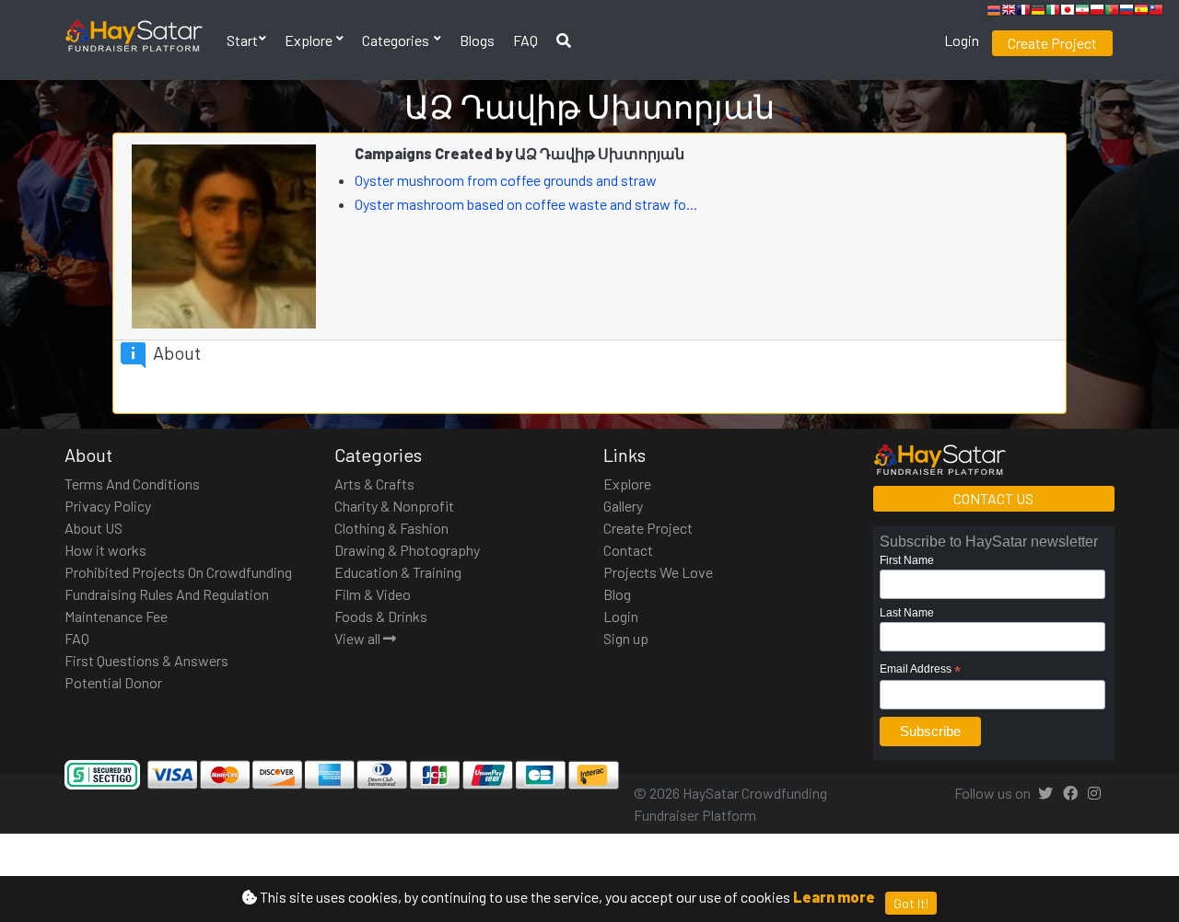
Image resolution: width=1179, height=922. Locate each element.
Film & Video (372, 594)
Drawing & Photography (407, 550)
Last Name (907, 612)
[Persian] (1082, 12)
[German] (1038, 12)
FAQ (525, 40)
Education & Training (397, 572)
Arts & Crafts (374, 483)
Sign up (625, 638)
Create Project (1052, 43)
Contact (628, 550)
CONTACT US (993, 498)
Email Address (920, 670)
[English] (1008, 12)
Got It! (910, 903)
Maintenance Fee (116, 616)
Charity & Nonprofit (394, 505)
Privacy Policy (107, 505)
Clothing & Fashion (391, 527)
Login (961, 40)
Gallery (623, 505)
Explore (310, 40)
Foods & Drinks (380, 616)
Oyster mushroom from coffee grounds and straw (507, 180)
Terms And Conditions (132, 483)
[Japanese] (1067, 12)
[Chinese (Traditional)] (1156, 12)
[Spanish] (1141, 12)
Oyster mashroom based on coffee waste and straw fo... (527, 204)
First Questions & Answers (146, 660)
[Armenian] (993, 12)
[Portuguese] (1111, 12)
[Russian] (1126, 12)
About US (93, 527)
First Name (907, 560)
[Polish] (1097, 12)
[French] (1023, 12)
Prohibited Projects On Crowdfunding (178, 572)
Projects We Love (658, 572)
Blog (617, 594)
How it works (105, 550)
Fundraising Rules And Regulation (166, 594)
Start (242, 40)
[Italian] (1052, 12)
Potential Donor (113, 682)
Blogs (477, 40)
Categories (397, 40)
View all (358, 638)
